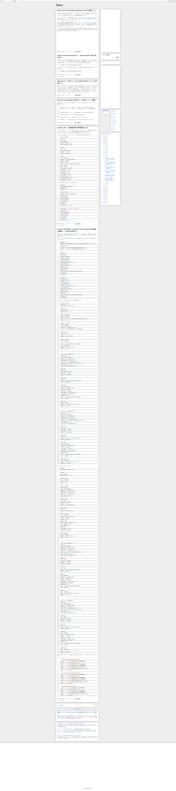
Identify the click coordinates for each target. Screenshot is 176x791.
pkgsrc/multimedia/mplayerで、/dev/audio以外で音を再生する (110, 163)
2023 (104, 141)
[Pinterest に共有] (80, 51)
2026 (104, 136)
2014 (104, 201)
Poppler (81, 89)
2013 (104, 202)
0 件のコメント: (69, 51)
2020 (104, 189)
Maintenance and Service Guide (65, 102)
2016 (104, 197)
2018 (104, 193)
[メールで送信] (75, 51)
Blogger (90, 788)
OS (113, 126)
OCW (113, 124)
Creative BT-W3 (81, 18)
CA (113, 115)
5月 (105, 152)
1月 (105, 183)
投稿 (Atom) (78, 708)
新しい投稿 (60, 705)
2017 (104, 195)
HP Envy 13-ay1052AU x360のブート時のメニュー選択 (76, 100)
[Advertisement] (110, 30)
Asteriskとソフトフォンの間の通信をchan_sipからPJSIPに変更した (71, 233)
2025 (104, 138)
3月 (105, 154)
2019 (104, 191)
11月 (106, 145)
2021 (104, 188)
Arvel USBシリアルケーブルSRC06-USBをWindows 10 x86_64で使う (71, 723)
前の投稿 (95, 705)
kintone (113, 117)
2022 (104, 186)
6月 (105, 150)
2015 (104, 199)
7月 (105, 149)
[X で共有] (77, 51)
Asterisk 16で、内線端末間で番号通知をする (72, 128)
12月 (106, 143)
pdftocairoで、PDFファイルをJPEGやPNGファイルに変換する (110, 167)
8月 (105, 147)
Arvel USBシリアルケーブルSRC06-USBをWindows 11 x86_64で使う (77, 728)
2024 (104, 139)
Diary (59, 5)
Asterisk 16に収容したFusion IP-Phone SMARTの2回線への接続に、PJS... (109, 179)
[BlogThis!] (76, 51)
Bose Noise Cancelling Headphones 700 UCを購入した (76, 10)
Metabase (114, 120)
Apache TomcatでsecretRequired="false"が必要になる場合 (69, 735)
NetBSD (62, 76)
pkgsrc (113, 129)
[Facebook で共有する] (78, 51)
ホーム (78, 705)
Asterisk (62, 225)
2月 (105, 156)
